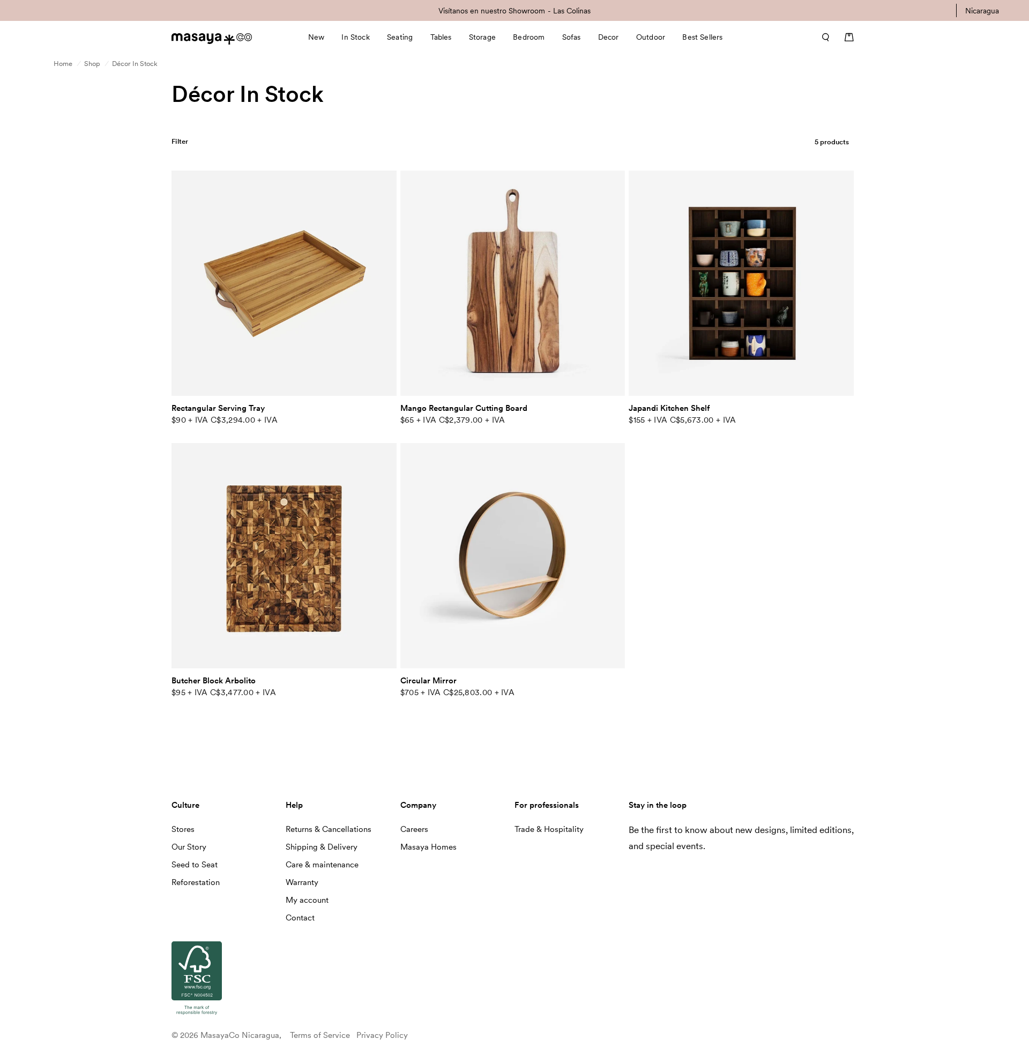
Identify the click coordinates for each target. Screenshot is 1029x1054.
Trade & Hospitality (549, 829)
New (316, 37)
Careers (414, 829)
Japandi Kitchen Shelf (669, 408)
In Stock (355, 37)
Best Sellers (702, 37)
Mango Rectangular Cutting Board (463, 408)
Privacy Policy (382, 1035)
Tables (441, 37)
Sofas (571, 37)
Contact (300, 918)
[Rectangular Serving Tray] (284, 283)
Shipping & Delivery (321, 847)
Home (63, 64)
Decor (608, 37)
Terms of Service (320, 1035)
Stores (183, 829)
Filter (180, 141)
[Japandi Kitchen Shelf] (741, 283)
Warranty (302, 882)
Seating (400, 37)
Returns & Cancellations (328, 829)
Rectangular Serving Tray (218, 408)
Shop (92, 64)
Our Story (189, 847)
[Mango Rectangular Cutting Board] (512, 283)
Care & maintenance (322, 864)
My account (307, 900)
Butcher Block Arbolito (214, 681)
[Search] (822, 37)
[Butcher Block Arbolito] (284, 555)
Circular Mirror (428, 681)
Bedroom (529, 37)
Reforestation (196, 882)
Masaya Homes (428, 847)
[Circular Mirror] (512, 555)
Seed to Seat (195, 864)
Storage (482, 37)
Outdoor (650, 37)
